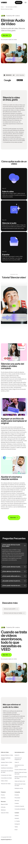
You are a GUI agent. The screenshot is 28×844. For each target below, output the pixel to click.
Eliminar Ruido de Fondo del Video (21, 777)
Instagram (17, 824)
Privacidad (17, 797)
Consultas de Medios (20, 809)
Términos (17, 800)
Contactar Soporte (19, 806)
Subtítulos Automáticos (7, 768)
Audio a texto (4, 765)
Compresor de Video (6, 775)
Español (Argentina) (6, 839)
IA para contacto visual (20, 769)
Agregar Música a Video (7, 755)
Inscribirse (18, 2)
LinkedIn (17, 818)
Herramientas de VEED (11, 7)
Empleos (17, 795)
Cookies (17, 803)
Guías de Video (5, 812)
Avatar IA (17, 755)
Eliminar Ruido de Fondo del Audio (21, 773)
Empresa (3, 797)
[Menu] (25, 2)
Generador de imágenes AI (18, 758)
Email (16, 829)
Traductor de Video (5, 783)
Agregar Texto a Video (6, 762)
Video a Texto (4, 781)
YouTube (17, 815)
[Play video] (14, 305)
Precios (3, 795)
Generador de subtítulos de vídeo (7, 771)
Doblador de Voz (19, 788)
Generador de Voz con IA (19, 765)
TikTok (16, 827)
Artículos (3, 807)
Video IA (17, 762)
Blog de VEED (4, 804)
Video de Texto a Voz (20, 781)
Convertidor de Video (6, 778)
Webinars (3, 810)
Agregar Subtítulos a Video (5, 758)
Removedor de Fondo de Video (20, 784)
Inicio (2, 7)
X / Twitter (17, 821)
